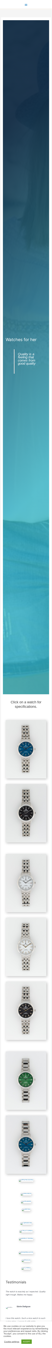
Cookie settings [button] (11, 1341)
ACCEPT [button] (26, 1341)
